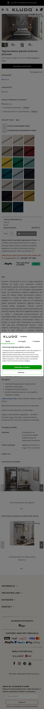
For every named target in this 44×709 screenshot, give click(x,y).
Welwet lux (7, 104)
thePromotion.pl (33, 674)
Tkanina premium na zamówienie (20, 112)
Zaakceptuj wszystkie (22, 367)
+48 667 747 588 (28, 258)
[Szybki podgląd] (38, 478)
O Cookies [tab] (36, 341)
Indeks (4, 454)
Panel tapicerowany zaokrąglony (22, 503)
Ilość (5, 234)
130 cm (6, 80)
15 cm (5, 92)
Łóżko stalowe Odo (9, 399)
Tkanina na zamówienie (16, 108)
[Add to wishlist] (38, 470)
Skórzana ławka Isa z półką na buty (22, 557)
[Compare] (38, 474)
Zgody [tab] (7, 341)
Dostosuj (21, 372)
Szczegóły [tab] (22, 341)
